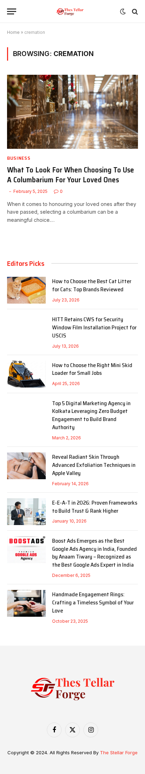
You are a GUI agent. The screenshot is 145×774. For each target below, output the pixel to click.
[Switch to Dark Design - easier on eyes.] (122, 11)
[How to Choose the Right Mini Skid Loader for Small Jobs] (26, 374)
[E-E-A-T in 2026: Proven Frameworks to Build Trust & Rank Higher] (26, 511)
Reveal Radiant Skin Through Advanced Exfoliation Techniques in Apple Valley (93, 464)
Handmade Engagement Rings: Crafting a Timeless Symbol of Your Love (93, 602)
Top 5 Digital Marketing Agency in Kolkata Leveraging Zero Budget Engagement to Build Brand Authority (91, 415)
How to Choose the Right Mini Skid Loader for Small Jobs (92, 369)
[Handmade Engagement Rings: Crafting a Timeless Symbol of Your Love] (26, 603)
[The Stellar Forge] (70, 11)
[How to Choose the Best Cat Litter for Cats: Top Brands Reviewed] (26, 290)
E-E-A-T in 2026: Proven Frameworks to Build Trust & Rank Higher (94, 506)
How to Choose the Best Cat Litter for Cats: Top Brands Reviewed (91, 285)
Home (13, 32)
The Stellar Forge (119, 752)
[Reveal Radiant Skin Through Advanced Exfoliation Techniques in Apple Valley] (26, 465)
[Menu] (11, 11)
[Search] (134, 11)
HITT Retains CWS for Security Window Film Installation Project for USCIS (94, 327)
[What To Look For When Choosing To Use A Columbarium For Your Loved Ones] (72, 111)
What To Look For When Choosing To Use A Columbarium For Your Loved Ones (70, 175)
